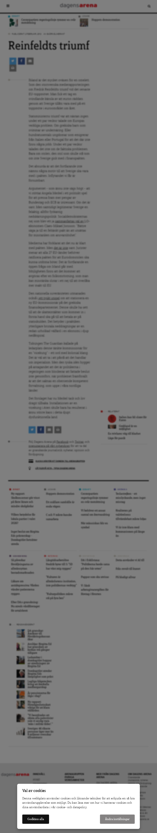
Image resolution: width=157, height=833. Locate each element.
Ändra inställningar (117, 819)
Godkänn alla (35, 819)
